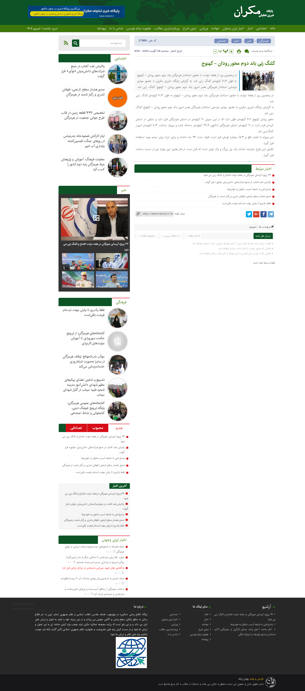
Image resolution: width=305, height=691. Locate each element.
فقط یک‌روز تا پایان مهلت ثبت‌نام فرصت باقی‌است (246, 203)
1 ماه (109, 552)
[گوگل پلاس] (256, 214)
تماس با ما (116, 28)
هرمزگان (263, 41)
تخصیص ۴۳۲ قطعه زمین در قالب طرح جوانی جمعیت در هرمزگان (83, 115)
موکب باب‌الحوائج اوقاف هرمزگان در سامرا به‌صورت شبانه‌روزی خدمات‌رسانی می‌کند (84, 361)
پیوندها (102, 28)
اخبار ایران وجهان (233, 28)
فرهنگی (121, 302)
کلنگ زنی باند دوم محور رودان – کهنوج (238, 63)
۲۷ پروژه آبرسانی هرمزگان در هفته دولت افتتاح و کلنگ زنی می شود (237, 175)
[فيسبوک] (263, 214)
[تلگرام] (271, 214)
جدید (119, 428)
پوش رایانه (243, 679)
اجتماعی (261, 28)
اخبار (250, 28)
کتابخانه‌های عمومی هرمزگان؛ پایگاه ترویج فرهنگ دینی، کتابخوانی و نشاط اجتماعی (86, 408)
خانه (272, 28)
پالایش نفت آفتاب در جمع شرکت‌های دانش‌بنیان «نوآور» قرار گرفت (238, 182)
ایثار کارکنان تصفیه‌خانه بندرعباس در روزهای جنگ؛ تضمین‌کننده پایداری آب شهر (84, 141)
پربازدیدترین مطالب (166, 28)
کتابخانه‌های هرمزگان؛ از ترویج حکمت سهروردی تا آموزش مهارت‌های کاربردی (85, 338)
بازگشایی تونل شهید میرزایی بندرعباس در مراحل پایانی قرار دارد (93, 568)
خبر (249, 41)
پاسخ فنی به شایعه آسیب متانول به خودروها (249, 189)
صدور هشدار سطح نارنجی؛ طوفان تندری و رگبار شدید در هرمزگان (239, 196)
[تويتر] (249, 214)
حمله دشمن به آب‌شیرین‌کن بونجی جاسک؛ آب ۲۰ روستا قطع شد (92, 578)
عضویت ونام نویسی (138, 28)
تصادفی (76, 428)
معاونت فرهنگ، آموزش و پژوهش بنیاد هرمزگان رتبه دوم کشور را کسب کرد (83, 164)
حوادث (215, 28)
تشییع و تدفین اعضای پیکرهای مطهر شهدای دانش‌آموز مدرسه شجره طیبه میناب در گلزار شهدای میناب (84, 387)
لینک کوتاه (179, 214)
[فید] (66, 43)
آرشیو (266, 606)
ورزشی (204, 28)
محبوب (97, 428)
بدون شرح (189, 28)
